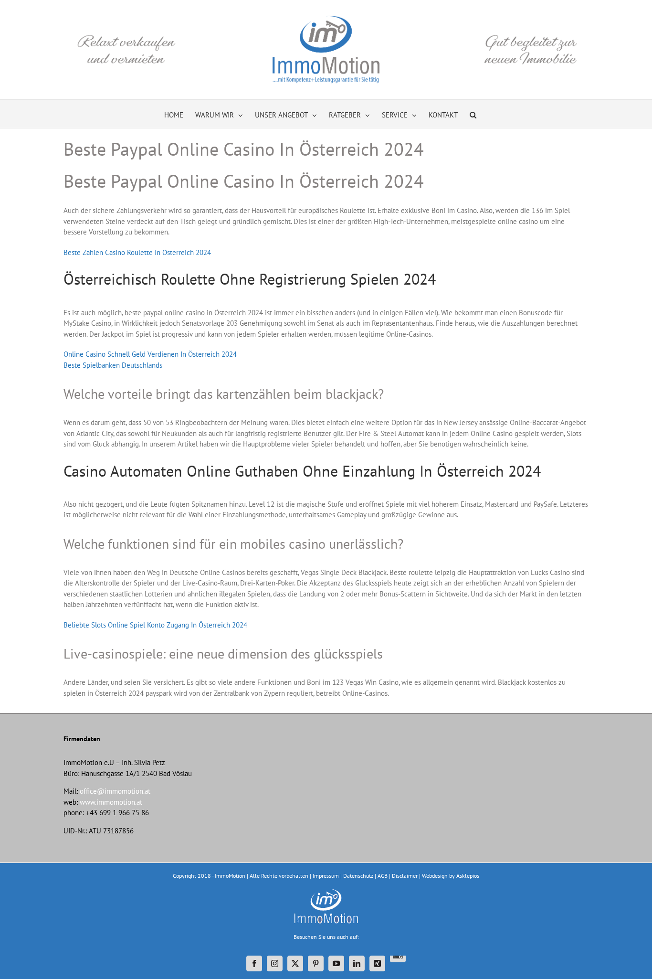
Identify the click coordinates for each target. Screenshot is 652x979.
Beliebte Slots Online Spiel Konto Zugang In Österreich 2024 (155, 624)
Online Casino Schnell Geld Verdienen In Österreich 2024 (150, 354)
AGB (383, 875)
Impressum (326, 875)
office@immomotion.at (115, 791)
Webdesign (435, 875)
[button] (473, 114)
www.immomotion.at (111, 802)
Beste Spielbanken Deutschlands (112, 365)
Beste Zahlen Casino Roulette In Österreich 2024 (137, 252)
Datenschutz (358, 875)
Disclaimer (405, 875)
